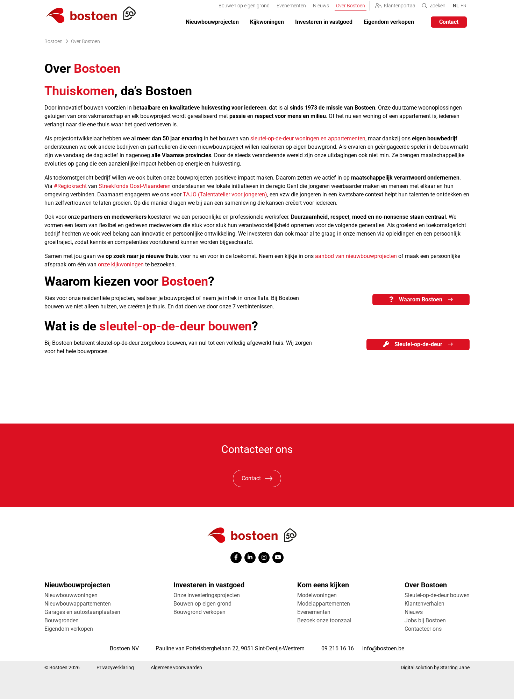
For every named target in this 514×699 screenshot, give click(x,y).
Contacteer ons (423, 628)
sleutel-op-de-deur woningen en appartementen (307, 138)
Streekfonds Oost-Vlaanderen (135, 186)
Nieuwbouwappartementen (77, 603)
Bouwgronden (61, 620)
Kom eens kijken (323, 585)
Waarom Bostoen (420, 299)
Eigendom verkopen (389, 22)
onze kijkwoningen (121, 264)
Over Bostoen (350, 5)
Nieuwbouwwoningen (71, 595)
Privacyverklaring (115, 667)
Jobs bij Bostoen (425, 620)
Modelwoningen (317, 595)
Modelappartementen (323, 603)
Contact (251, 478)
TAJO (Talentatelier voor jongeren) (225, 194)
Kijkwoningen (267, 22)
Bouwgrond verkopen (199, 612)
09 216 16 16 (337, 648)
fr (463, 5)
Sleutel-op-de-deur (418, 344)
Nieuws (321, 5)
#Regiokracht (70, 186)
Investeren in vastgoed (323, 22)
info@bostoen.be (383, 648)
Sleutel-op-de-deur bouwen (437, 595)
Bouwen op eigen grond (244, 5)
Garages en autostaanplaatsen (82, 612)
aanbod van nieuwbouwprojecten (356, 256)
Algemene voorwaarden (176, 667)
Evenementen (291, 5)
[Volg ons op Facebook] (236, 557)
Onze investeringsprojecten (206, 595)
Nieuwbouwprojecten (212, 22)
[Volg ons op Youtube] (278, 557)
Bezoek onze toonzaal (324, 620)
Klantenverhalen (424, 603)
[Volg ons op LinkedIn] (250, 557)
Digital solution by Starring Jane (435, 667)
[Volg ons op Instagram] (264, 557)
